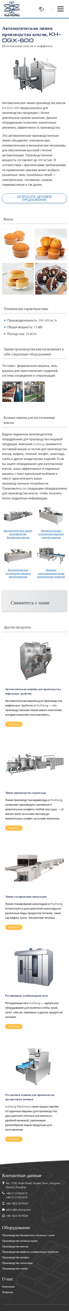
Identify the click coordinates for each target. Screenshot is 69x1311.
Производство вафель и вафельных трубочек (30, 1251)
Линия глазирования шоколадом (26, 896)
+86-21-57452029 (16, 1197)
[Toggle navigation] (60, 8)
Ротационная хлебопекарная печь (26, 995)
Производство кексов (15, 1246)
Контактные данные (21, 1175)
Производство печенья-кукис (20, 1240)
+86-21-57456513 (16, 1193)
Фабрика (7, 1292)
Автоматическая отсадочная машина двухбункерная (18, 573)
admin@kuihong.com (18, 1209)
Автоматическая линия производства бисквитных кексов (18, 534)
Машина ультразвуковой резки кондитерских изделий (51, 573)
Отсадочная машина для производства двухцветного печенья (30, 1097)
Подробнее (13, 724)
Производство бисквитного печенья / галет (28, 1235)
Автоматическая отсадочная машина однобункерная (51, 534)
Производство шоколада (17, 1262)
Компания (8, 1286)
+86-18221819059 (17, 1203)
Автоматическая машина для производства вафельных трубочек (33, 691)
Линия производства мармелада (25, 792)
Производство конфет (15, 1257)
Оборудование (16, 1227)
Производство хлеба (15, 1268)
